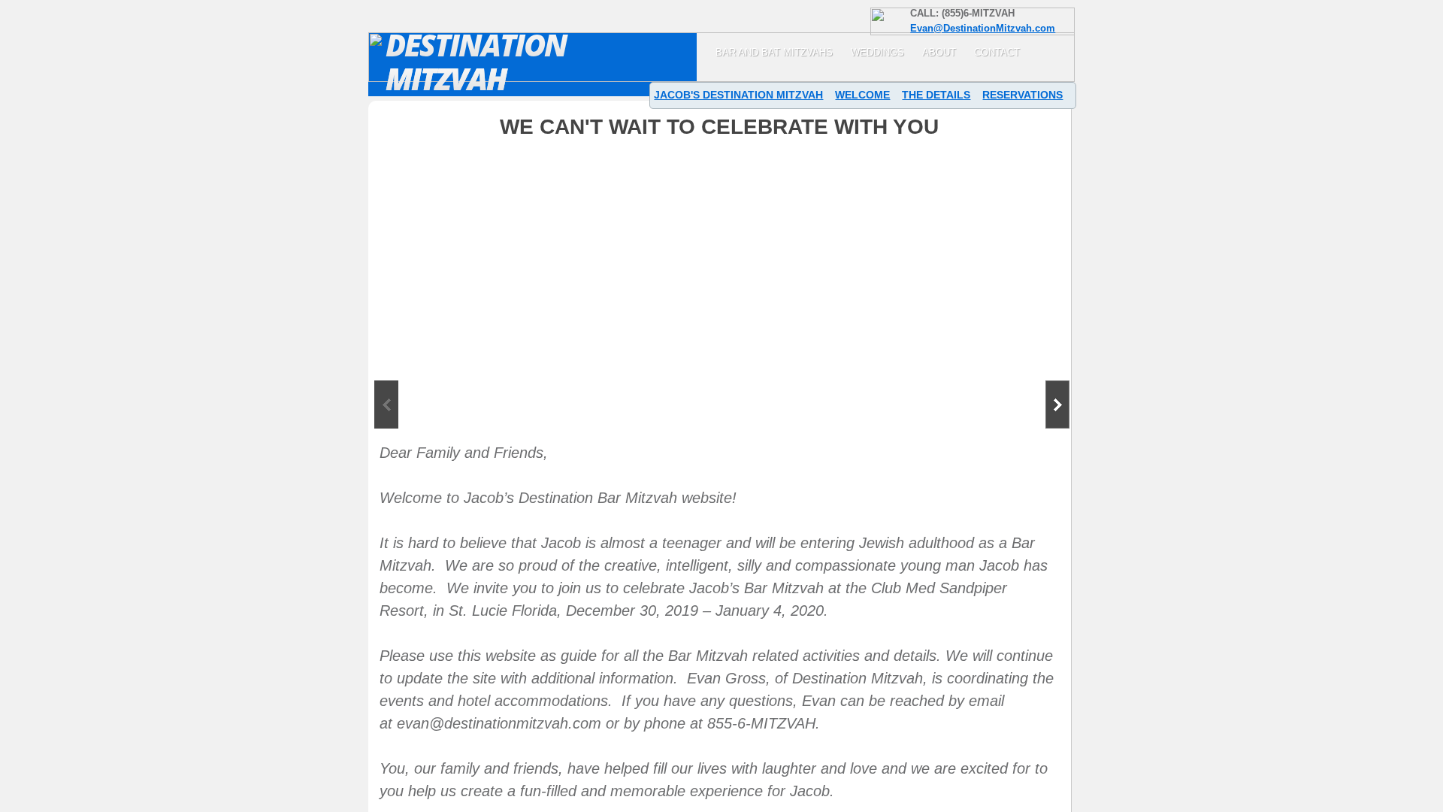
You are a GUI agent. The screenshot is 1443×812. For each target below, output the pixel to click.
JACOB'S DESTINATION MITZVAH (738, 95)
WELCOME (862, 95)
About (939, 52)
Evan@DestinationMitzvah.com (982, 28)
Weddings (877, 52)
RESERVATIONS (1022, 95)
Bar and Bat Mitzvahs (774, 52)
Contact (997, 52)
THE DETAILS (936, 95)
